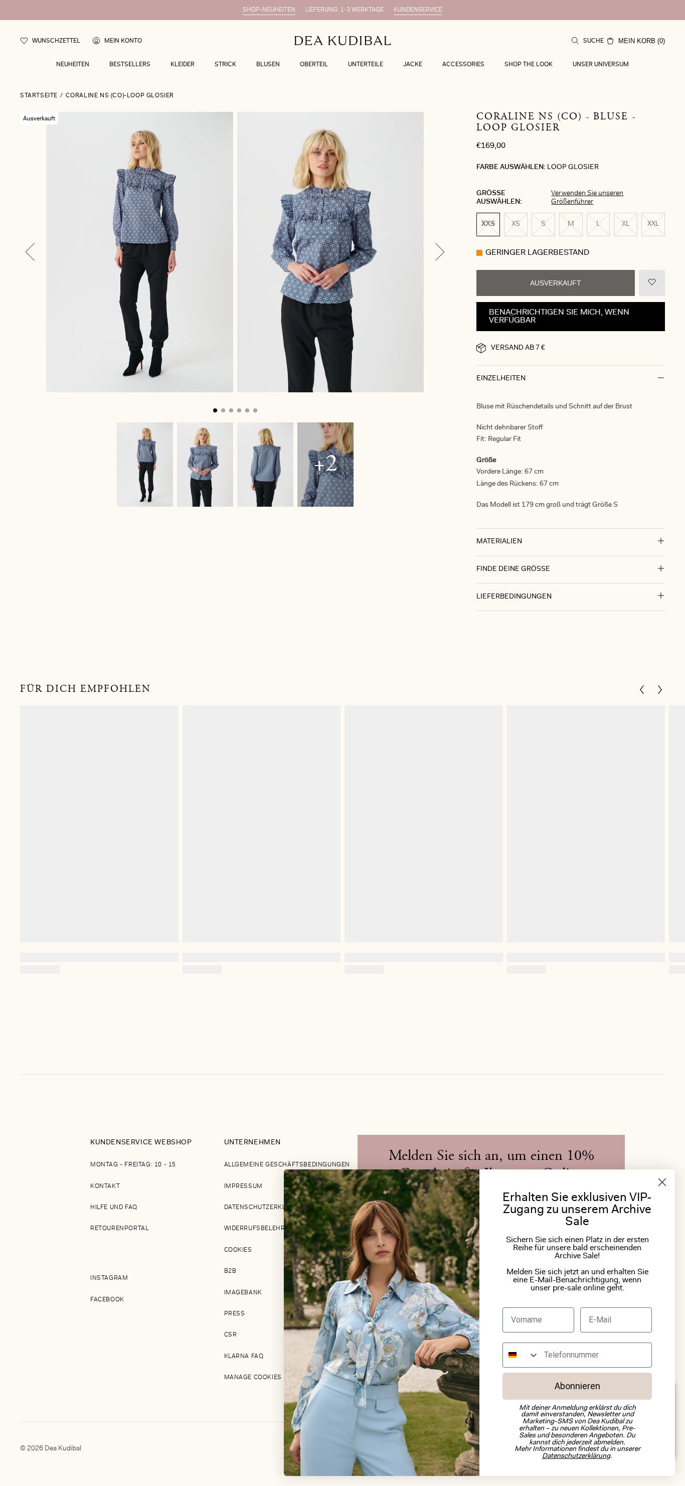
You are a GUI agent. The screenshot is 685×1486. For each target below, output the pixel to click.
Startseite (39, 96)
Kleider (182, 65)
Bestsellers (129, 65)
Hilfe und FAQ (113, 1208)
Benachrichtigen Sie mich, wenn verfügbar (559, 317)
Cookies (238, 1250)
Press (234, 1314)
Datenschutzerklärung (266, 1208)
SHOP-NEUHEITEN (269, 10)
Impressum (243, 1186)
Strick (225, 65)
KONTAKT (105, 1186)
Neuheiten (72, 65)
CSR (230, 1335)
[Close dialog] (662, 1182)
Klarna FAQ (244, 1357)
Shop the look (528, 65)
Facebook (107, 1300)
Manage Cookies (253, 1378)
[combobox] (521, 1355)
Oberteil (314, 65)
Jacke (412, 65)
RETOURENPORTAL (119, 1229)
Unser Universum (601, 65)
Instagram (109, 1278)
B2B (230, 1271)
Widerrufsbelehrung (261, 1229)
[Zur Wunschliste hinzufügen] (652, 283)
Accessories (463, 65)
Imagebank (243, 1293)
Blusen (268, 65)
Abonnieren (577, 1386)
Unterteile (365, 65)
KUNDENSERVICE (418, 10)
